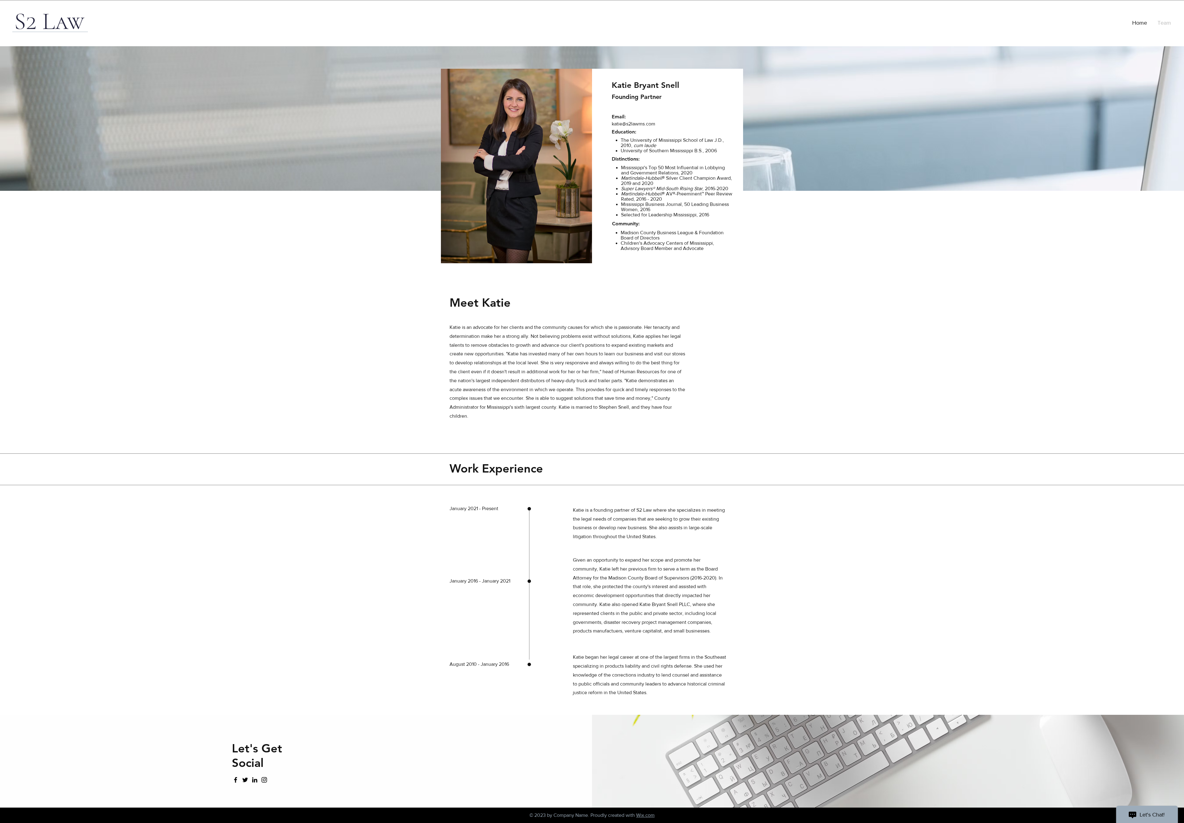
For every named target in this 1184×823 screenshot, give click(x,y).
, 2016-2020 (674, 188)
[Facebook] (235, 780)
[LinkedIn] (254, 780)
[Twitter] (245, 780)
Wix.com (645, 815)
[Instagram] (264, 780)
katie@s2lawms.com (633, 123)
